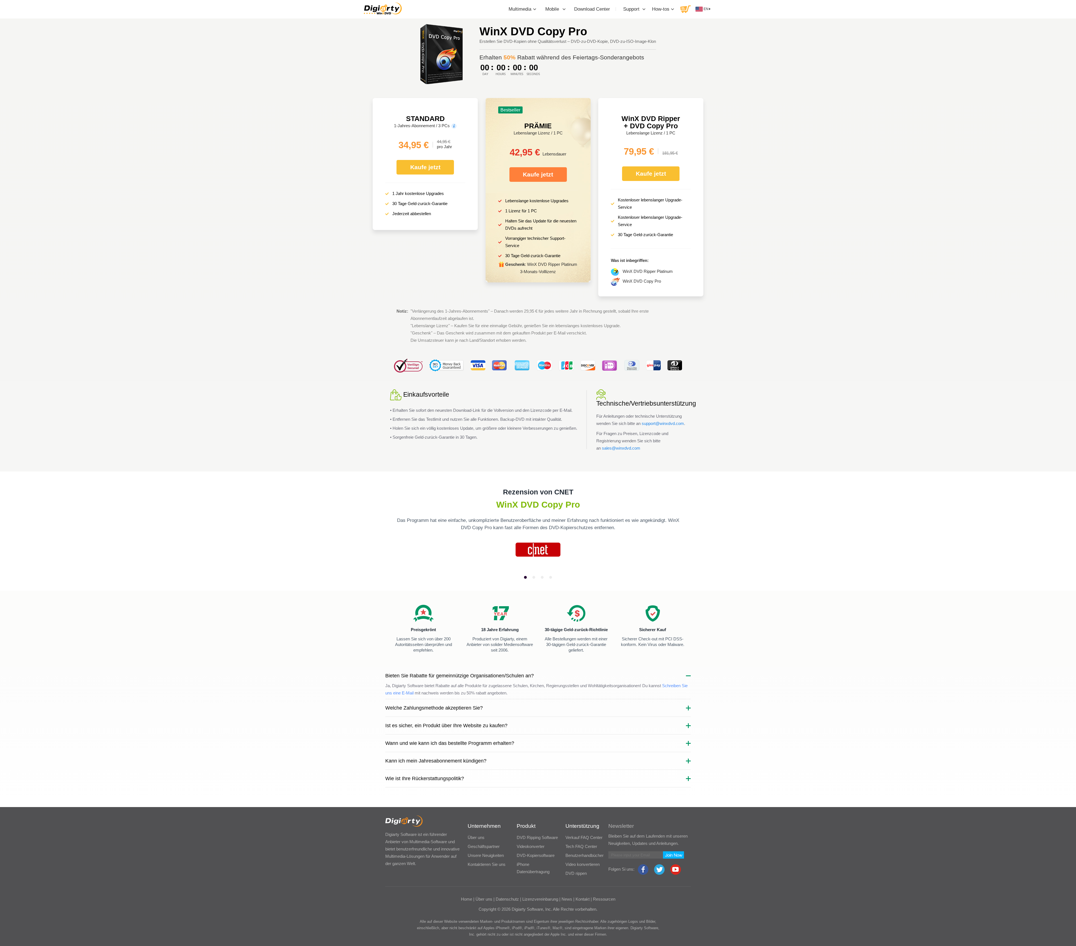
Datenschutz (507, 899)
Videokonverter (530, 846)
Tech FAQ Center (581, 846)
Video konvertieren (582, 864)
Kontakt (583, 899)
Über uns (476, 837)
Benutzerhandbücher (584, 855)
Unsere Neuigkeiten (486, 855)
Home (466, 899)
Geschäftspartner (484, 846)
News (567, 899)
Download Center (592, 9)
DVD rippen (576, 873)
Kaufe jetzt (425, 167)
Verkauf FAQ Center (583, 837)
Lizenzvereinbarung (540, 899)
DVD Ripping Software (537, 837)
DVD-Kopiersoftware (536, 855)
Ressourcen (604, 899)
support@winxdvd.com (663, 423)
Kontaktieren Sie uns (486, 864)
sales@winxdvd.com (621, 448)
